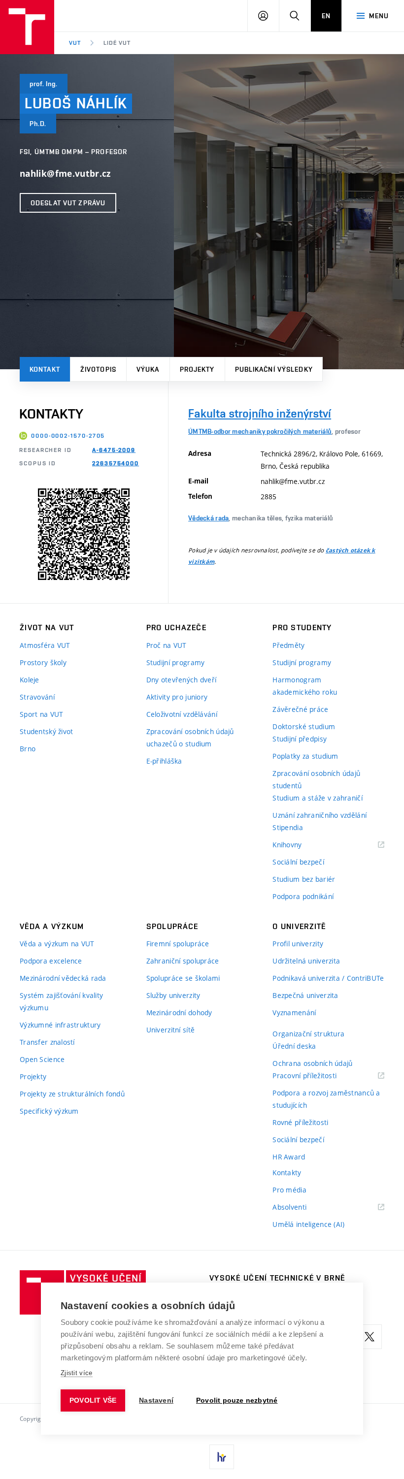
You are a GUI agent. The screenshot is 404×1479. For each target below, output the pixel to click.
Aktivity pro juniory (177, 697)
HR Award (288, 1156)
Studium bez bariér (303, 879)
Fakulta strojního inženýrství (259, 413)
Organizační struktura (308, 1033)
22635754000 (115, 463)
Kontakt (45, 369)
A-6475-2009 (113, 450)
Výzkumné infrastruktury (60, 1024)
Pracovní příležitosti (316, 1076)
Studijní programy (175, 662)
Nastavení (156, 1400)
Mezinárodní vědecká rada (63, 978)
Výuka (148, 369)
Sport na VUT (41, 714)
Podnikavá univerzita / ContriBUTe (328, 978)
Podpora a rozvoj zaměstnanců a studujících (326, 1099)
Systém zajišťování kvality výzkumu (61, 1001)
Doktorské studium (303, 726)
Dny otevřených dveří (181, 679)
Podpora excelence (51, 960)
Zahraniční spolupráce (182, 960)
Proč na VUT (166, 645)
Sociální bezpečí (298, 862)
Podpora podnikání (303, 896)
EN (326, 16)
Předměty (288, 645)
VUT (75, 42)
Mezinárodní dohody (179, 1012)
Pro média (289, 1189)
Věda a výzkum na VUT (57, 943)
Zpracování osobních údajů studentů (316, 779)
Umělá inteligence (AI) (308, 1224)
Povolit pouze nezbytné (236, 1400)
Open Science (42, 1059)
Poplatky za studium (305, 756)
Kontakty (286, 1172)
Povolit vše (92, 1400)
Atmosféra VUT (45, 645)
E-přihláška (164, 761)
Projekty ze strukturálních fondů (72, 1093)
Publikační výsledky (274, 369)
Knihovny (299, 845)
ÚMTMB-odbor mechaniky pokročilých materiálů (260, 431)
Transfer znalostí (47, 1042)
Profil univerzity (297, 943)
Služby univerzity (173, 995)
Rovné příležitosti (300, 1122)
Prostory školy (43, 662)
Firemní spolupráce (177, 943)
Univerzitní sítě (170, 1029)
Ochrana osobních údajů (312, 1063)
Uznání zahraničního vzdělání (319, 815)
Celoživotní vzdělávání (181, 714)
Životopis (98, 369)
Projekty (197, 369)
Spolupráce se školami (183, 978)
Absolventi (301, 1207)
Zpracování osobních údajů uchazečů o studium (190, 737)
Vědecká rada (208, 518)
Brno (27, 748)
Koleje (29, 679)
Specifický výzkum (49, 1111)
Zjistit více (77, 1373)
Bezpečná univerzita (305, 995)
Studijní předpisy (299, 738)
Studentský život (46, 731)
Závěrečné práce (300, 709)
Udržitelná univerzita (306, 960)
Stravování (37, 697)
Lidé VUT (117, 42)
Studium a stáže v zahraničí (317, 798)
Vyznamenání (294, 1012)
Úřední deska (294, 1046)
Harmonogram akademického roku (304, 686)
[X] (369, 1336)
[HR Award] (221, 1457)
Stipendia (287, 827)
